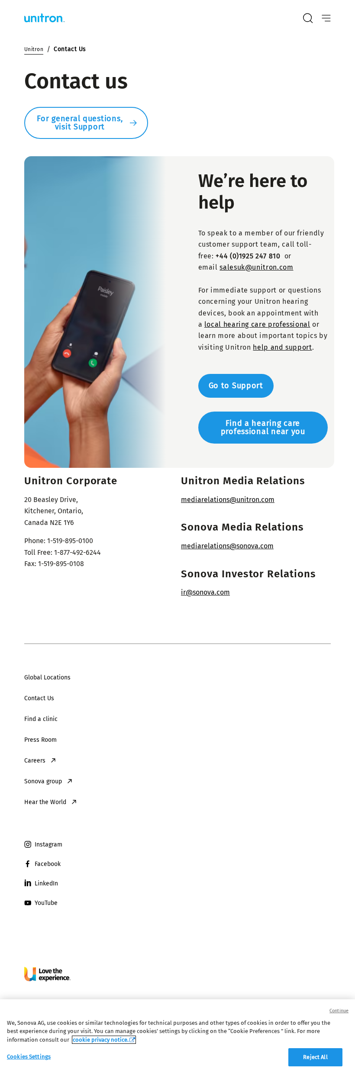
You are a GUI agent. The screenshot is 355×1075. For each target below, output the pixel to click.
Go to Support (236, 385)
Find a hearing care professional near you (263, 427)
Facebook (48, 864)
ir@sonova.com (205, 592)
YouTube (46, 903)
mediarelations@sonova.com (227, 546)
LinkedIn (46, 883)
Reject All (315, 1057)
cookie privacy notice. (101, 1039)
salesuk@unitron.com (256, 267)
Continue (339, 1011)
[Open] (326, 18)
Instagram (48, 844)
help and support (282, 347)
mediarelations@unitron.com (227, 500)
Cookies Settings (29, 1056)
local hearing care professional (257, 324)
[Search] (308, 18)
